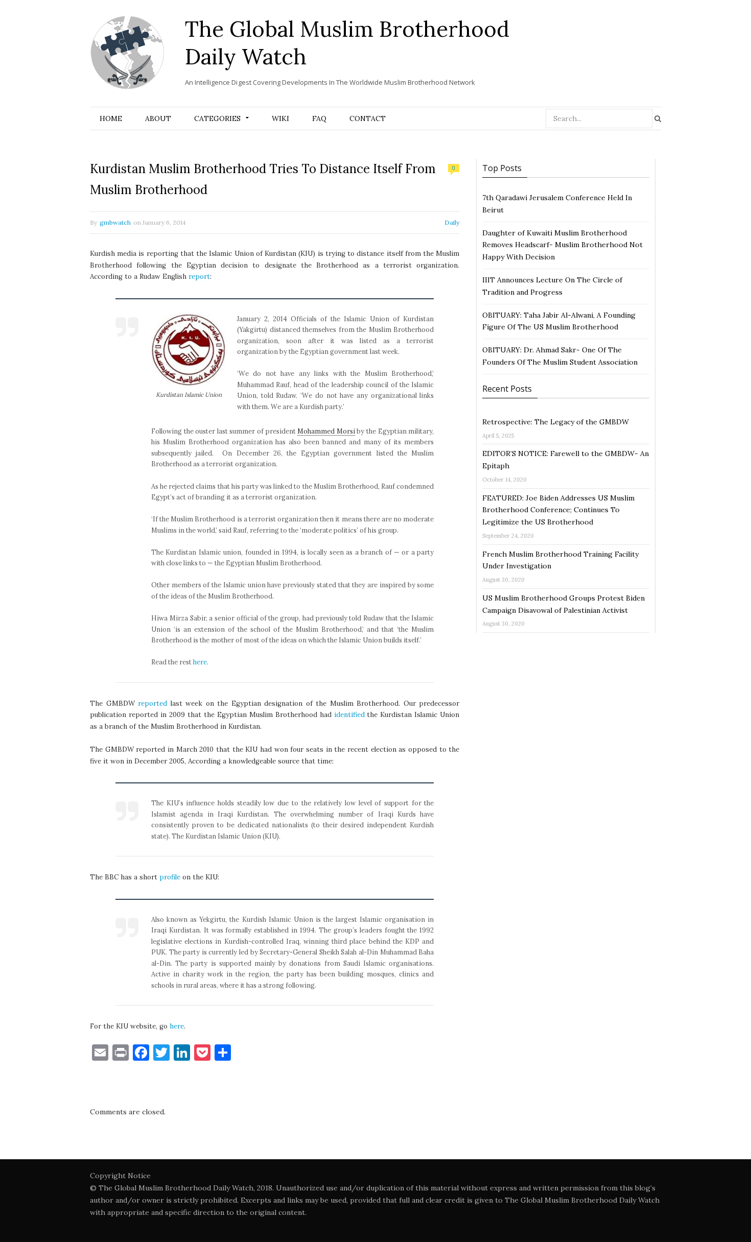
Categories (217, 118)
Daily (451, 222)
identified (349, 714)
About (158, 118)
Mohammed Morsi (326, 431)
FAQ (319, 118)
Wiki (280, 118)
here (200, 662)
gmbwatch (115, 222)
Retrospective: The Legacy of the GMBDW (555, 421)
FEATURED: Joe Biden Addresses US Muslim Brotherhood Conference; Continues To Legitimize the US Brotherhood (558, 510)
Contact (367, 118)
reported (152, 703)
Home (111, 118)
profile (169, 877)
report (199, 276)
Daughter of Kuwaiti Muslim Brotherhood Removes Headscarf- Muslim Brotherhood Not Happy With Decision (562, 245)
